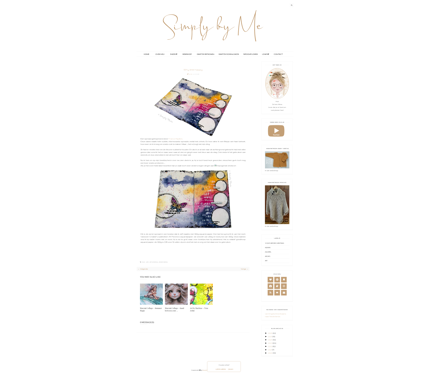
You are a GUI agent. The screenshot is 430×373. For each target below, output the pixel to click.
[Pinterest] (277, 279)
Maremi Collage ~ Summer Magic (151, 309)
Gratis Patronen (205, 54)
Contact (278, 54)
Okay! (230, 369)
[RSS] (270, 292)
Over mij (160, 54)
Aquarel (268, 252)
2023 (270, 343)
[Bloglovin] (270, 279)
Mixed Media (163, 262)
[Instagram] (284, 286)
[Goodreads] (277, 286)
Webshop (187, 54)
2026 (270, 333)
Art (147, 262)
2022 (270, 346)
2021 (270, 350)
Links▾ (265, 54)
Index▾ (174, 54)
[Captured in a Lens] (270, 286)
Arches (267, 256)
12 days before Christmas (274, 243)
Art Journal (153, 262)
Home (146, 54)
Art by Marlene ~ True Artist (199, 309)
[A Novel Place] (284, 279)
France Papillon (175, 139)
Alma (190, 74)
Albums (268, 248)
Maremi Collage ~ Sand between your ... (174, 309)
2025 (270, 336)
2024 (270, 340)
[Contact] (284, 292)
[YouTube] (277, 292)
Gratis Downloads (228, 54)
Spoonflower (250, 54)
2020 (270, 353)
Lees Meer (221, 369)
